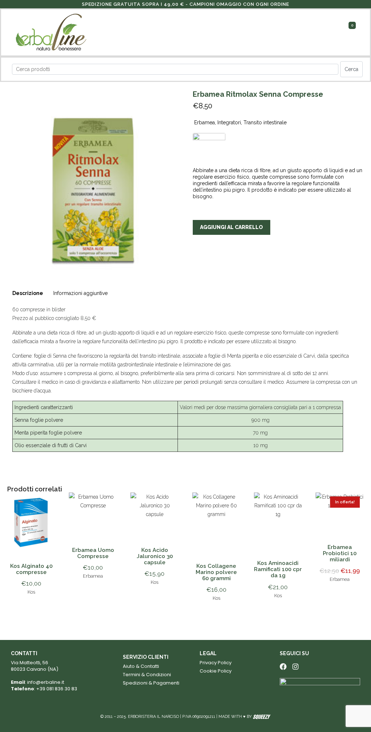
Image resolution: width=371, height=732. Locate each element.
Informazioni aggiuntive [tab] (80, 293)
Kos (31, 592)
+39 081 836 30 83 (56, 688)
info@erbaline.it (45, 682)
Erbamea (204, 122)
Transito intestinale (265, 122)
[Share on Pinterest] (225, 263)
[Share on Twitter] (211, 263)
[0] (349, 32)
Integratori (229, 122)
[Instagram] (295, 666)
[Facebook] (283, 666)
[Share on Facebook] (198, 263)
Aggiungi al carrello (231, 227)
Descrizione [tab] (27, 293)
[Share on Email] (238, 263)
